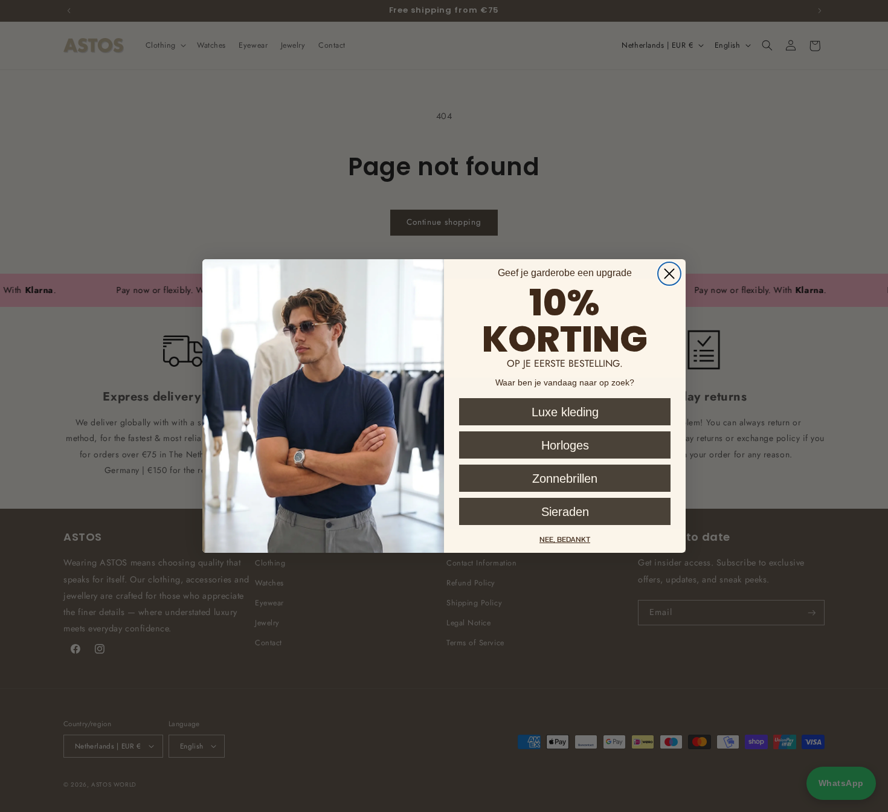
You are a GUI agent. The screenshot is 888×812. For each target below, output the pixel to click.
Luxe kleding (565, 412)
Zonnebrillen (564, 478)
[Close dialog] (669, 273)
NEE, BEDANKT (564, 539)
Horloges (565, 445)
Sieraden (565, 511)
